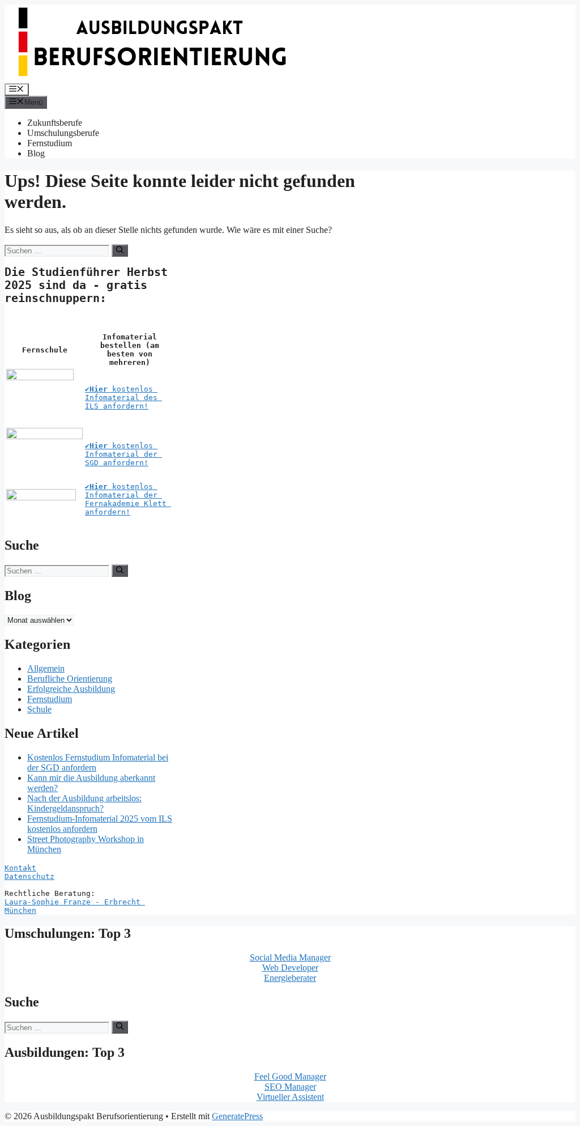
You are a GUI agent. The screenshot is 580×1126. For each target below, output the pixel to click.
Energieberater (290, 978)
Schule (39, 709)
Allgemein (46, 668)
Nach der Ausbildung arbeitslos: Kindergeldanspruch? (84, 803)
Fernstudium (49, 143)
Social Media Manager (290, 957)
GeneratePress (237, 1116)
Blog (36, 153)
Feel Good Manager (290, 1076)
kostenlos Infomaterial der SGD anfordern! (123, 454)
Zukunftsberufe (54, 123)
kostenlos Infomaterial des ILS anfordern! (123, 397)
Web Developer (290, 967)
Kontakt (20, 868)
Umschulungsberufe (63, 133)
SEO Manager (290, 1086)
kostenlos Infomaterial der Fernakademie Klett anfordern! (128, 499)
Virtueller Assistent (290, 1097)
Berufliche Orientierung (69, 678)
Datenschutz (29, 876)
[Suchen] (120, 250)
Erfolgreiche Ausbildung (71, 689)
